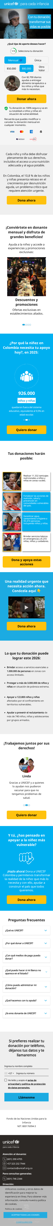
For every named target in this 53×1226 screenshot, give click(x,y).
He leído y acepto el (27, 1084)
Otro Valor (42, 68)
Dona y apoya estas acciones (26, 562)
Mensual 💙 (15, 60)
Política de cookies (13, 1208)
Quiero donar (26, 430)
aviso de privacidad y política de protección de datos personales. (27, 1084)
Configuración (24, 1222)
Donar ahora (26, 99)
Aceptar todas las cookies (25, 1214)
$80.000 (26, 68)
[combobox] (10, 1073)
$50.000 (11, 68)
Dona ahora (26, 200)
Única (37, 60)
